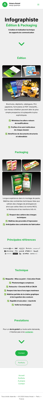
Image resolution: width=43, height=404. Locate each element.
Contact (21, 353)
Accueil (22, 375)
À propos (21, 381)
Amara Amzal (14, 3)
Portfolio (21, 363)
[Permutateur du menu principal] (38, 4)
